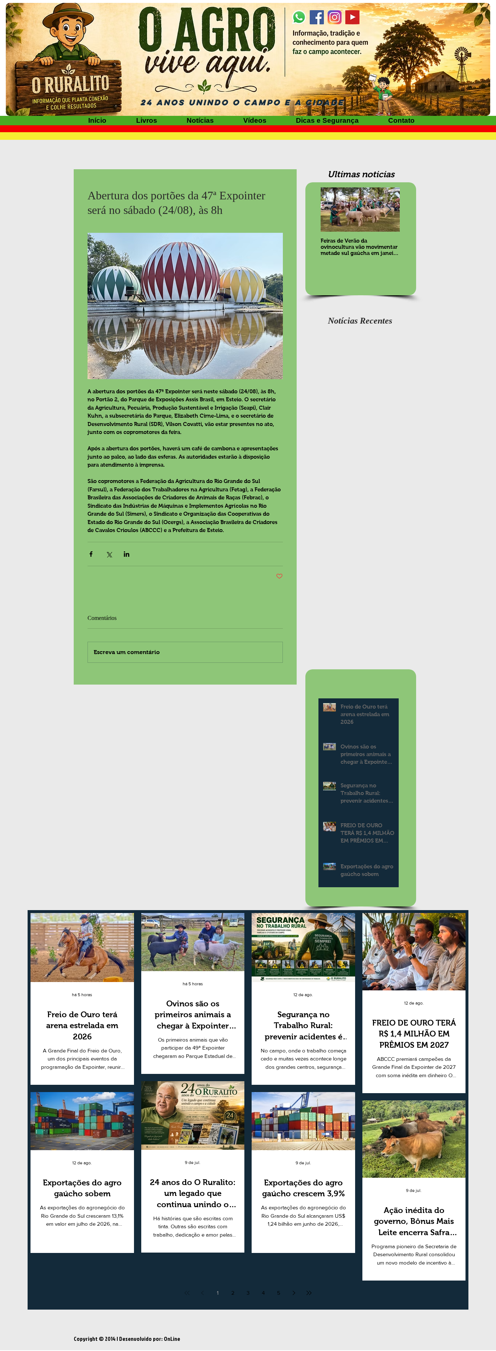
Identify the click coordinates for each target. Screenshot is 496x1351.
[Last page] (309, 1292)
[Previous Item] (332, 209)
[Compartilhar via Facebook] (91, 554)
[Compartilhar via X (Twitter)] (108, 554)
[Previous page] (202, 1292)
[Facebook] (317, 17)
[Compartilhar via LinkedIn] (126, 554)
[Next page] (293, 1292)
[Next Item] (388, 209)
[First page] (187, 1292)
